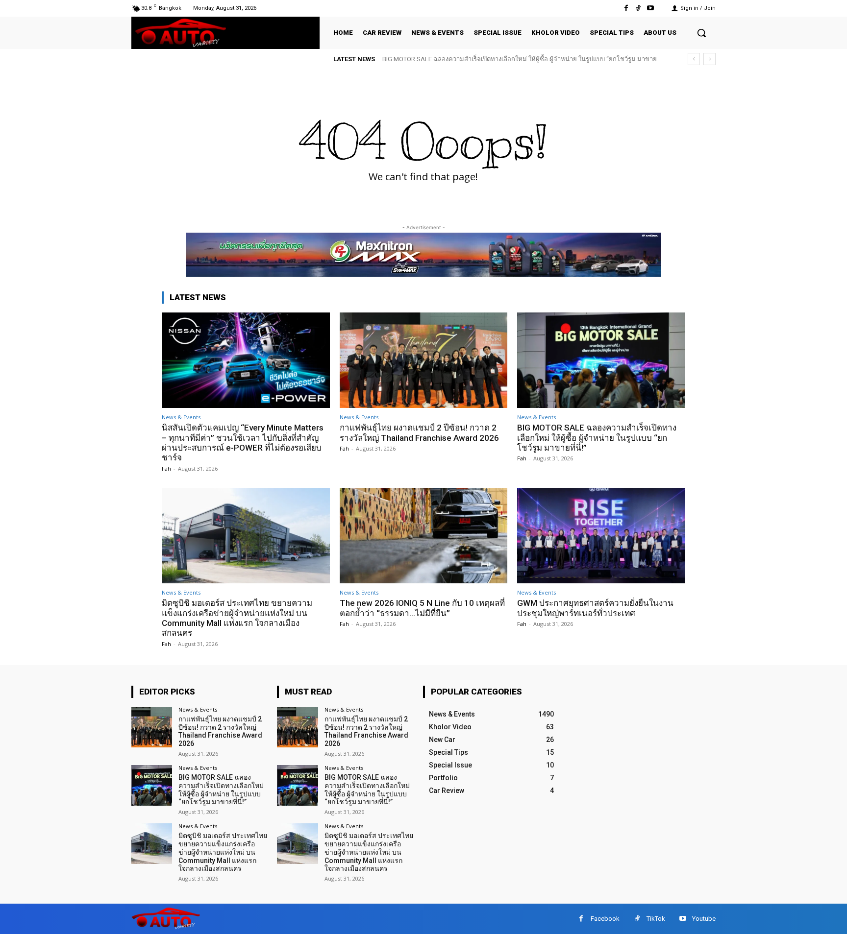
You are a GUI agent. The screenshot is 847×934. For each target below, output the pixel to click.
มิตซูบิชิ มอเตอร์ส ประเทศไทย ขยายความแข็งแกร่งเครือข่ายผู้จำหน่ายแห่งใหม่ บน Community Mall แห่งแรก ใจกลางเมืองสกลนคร (237, 618)
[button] (701, 33)
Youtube (704, 918)
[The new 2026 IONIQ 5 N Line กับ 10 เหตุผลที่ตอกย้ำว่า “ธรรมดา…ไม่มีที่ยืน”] (424, 535)
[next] (709, 59)
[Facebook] (626, 8)
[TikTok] (638, 8)
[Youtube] (651, 8)
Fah (166, 468)
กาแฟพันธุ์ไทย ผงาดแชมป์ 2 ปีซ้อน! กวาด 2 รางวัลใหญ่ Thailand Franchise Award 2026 (419, 432)
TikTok (656, 918)
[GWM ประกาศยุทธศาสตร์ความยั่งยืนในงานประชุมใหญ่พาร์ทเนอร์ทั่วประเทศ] (601, 535)
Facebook (605, 918)
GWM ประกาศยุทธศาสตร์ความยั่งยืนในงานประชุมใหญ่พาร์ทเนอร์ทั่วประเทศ (595, 608)
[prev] (694, 59)
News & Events (181, 417)
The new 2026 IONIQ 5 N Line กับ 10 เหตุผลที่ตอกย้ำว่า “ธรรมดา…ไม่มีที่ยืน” (422, 608)
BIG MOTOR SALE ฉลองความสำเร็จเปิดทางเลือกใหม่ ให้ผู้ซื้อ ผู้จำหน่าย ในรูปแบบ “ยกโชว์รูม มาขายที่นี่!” (596, 438)
